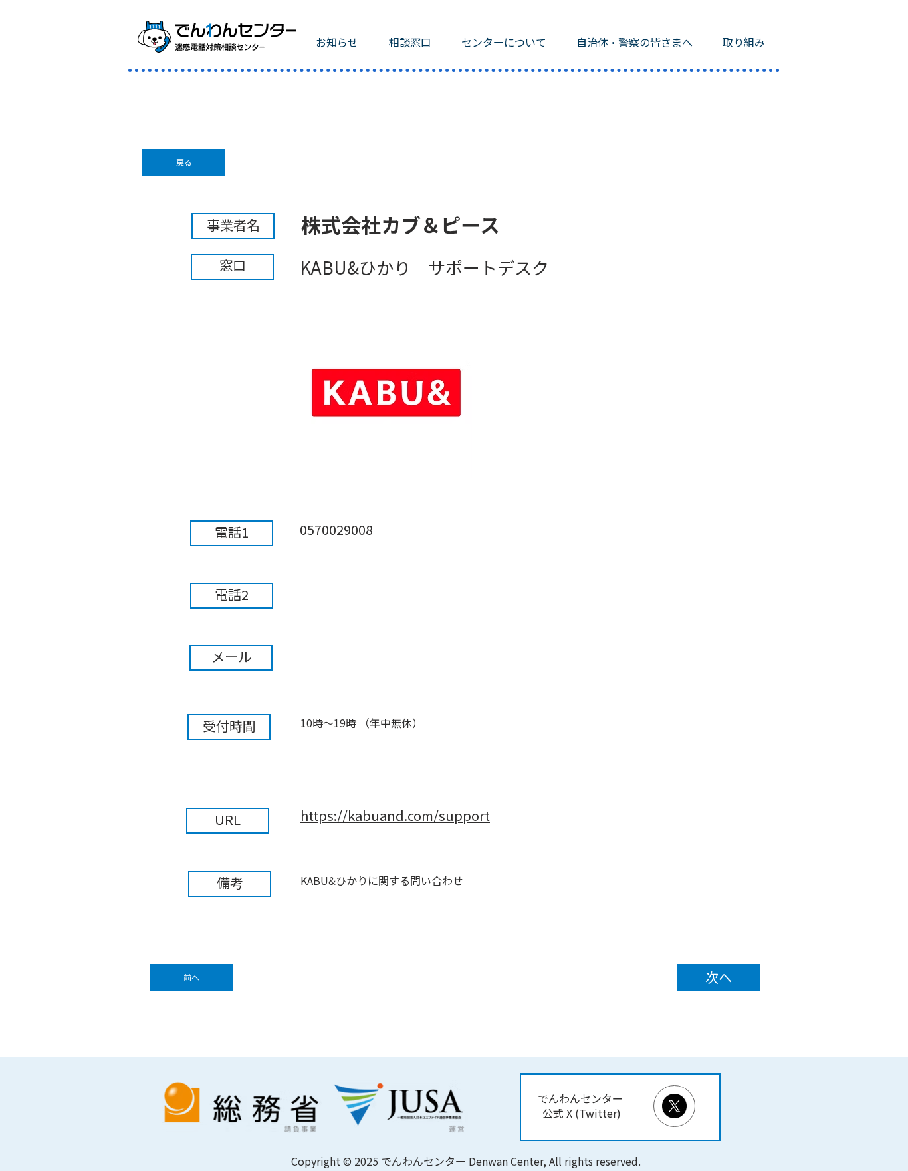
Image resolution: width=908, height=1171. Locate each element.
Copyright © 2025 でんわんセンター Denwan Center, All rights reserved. (466, 1161)
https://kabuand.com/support (395, 816)
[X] (674, 1106)
